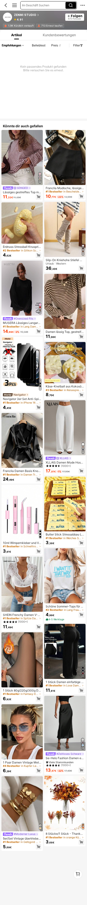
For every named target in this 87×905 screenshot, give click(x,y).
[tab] (16, 35)
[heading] (38, 15)
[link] (7, 17)
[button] (5, 5)
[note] (55, 619)
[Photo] (5, 25)
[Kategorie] (14, 5)
